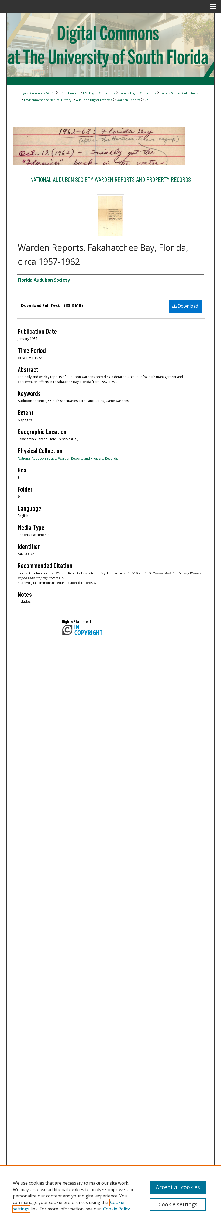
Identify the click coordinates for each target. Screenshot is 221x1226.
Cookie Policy (116, 1209)
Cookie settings (178, 1204)
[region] (110, 1195)
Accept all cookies (178, 1187)
